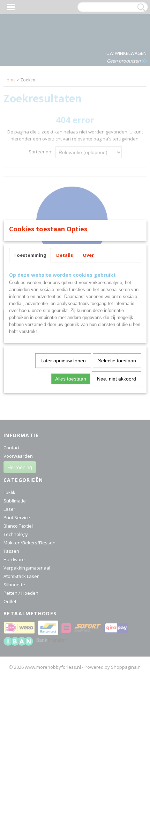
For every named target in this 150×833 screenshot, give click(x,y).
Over (88, 255)
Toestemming (30, 255)
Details (64, 255)
